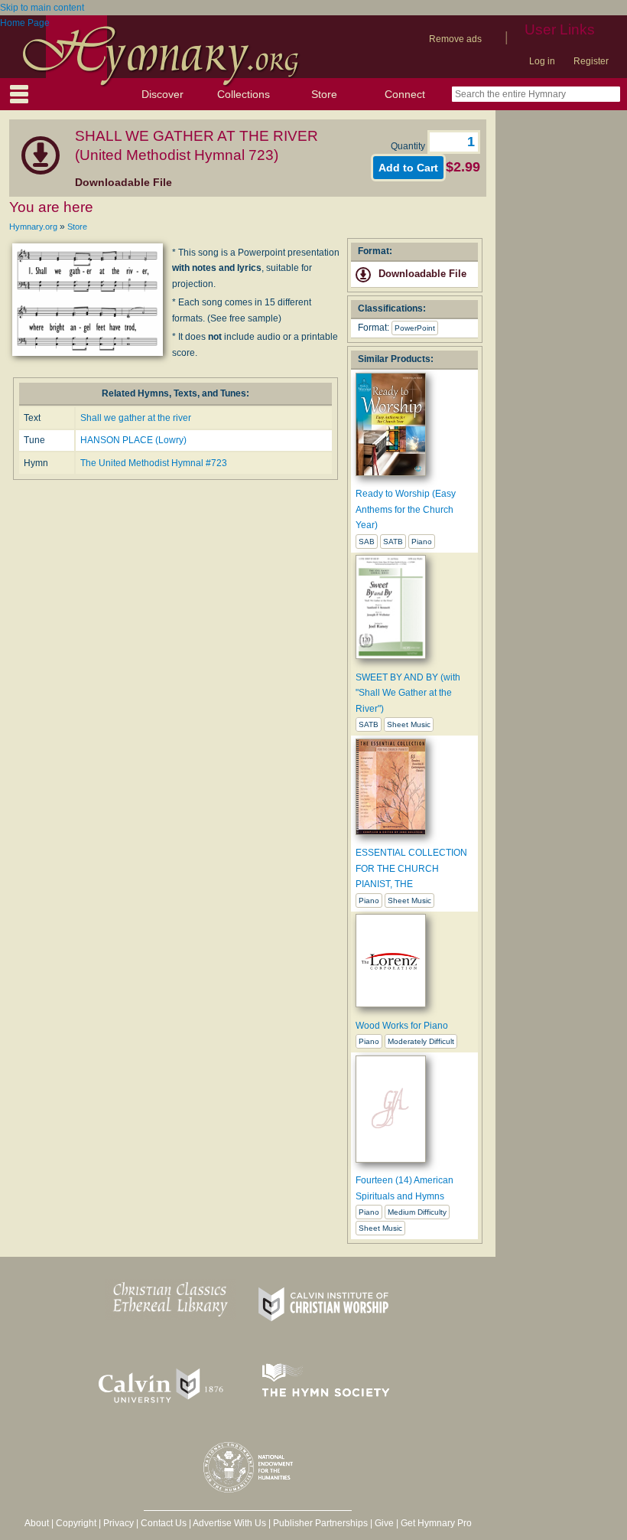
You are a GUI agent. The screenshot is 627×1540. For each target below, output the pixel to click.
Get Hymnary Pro (436, 1523)
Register (591, 61)
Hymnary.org (33, 226)
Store (324, 94)
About (36, 1523)
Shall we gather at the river (135, 418)
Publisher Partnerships (320, 1523)
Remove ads (455, 39)
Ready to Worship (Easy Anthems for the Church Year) (406, 509)
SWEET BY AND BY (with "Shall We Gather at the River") (408, 693)
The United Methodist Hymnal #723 (153, 463)
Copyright (76, 1523)
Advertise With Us (229, 1523)
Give (384, 1523)
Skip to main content (42, 7)
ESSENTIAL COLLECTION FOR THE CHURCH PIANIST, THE (411, 868)
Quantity (409, 146)
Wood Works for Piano (402, 1025)
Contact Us (164, 1523)
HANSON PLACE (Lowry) (133, 440)
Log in (542, 61)
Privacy (118, 1523)
